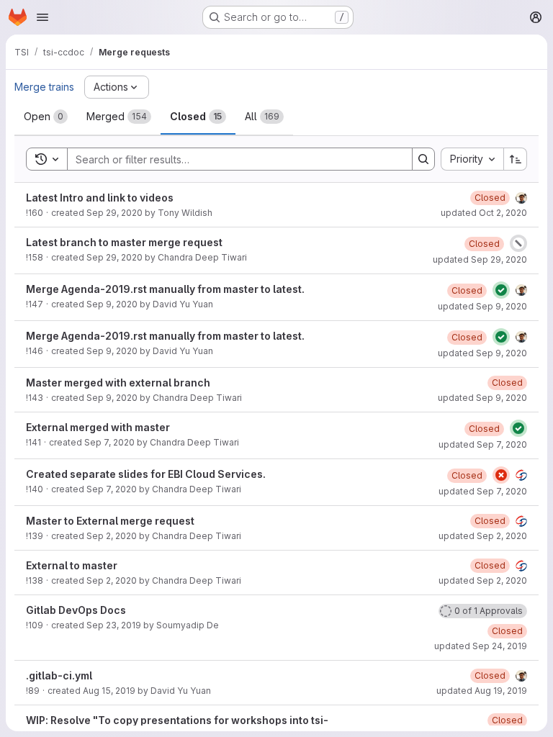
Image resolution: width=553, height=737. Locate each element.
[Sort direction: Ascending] (515, 159)
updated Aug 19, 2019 (481, 690)
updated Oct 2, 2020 (484, 212)
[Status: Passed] (501, 290)
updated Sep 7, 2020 (483, 444)
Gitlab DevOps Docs (76, 610)
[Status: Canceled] (518, 243)
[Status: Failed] (501, 475)
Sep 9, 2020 (112, 304)
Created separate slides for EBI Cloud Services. (146, 474)
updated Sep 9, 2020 (482, 306)
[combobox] (472, 159)
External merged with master (98, 427)
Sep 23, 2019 (113, 625)
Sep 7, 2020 (109, 442)
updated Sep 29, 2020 (480, 259)
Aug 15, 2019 (109, 690)
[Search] (423, 159)
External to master (71, 565)
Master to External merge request (110, 521)
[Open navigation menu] (42, 17)
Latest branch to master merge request (124, 242)
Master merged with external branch (118, 382)
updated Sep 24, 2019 (480, 646)
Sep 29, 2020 (114, 212)
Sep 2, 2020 (111, 535)
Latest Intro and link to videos (100, 197)
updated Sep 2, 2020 (483, 535)
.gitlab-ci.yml (59, 675)
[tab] (45, 117)
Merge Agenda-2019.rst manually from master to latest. (165, 289)
